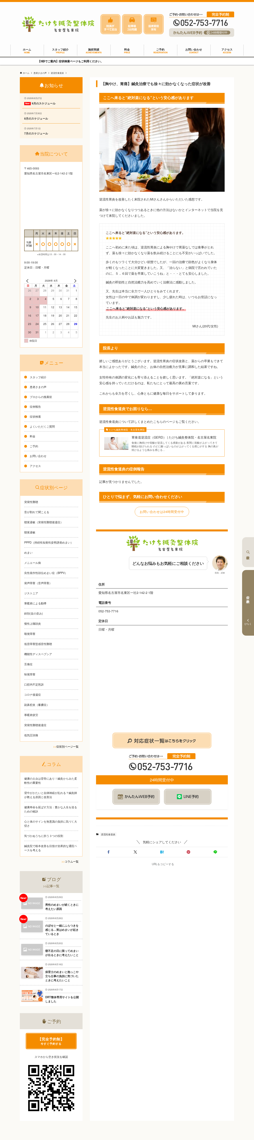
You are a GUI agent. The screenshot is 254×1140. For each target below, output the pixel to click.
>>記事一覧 (51, 886)
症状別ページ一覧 (67, 746)
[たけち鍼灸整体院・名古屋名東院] (58, 24)
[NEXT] (74, 281)
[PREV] (28, 281)
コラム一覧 (72, 861)
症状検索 (248, 552)
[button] (108, 852)
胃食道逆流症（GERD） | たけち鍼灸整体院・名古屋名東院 (174, 437)
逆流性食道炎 (108, 834)
